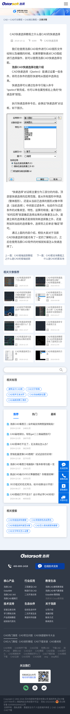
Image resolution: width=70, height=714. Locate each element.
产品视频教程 (9, 617)
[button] (33, 12)
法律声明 (8, 707)
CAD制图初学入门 (32, 654)
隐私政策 (18, 707)
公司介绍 (49, 610)
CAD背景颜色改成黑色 (41, 520)
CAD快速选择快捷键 (17, 520)
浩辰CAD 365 (10, 595)
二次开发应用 (30, 595)
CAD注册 (15, 657)
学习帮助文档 (9, 614)
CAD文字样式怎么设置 (18, 531)
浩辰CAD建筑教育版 (54, 587)
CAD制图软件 (15, 654)
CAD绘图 (37, 657)
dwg (46, 657)
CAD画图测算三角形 (17, 400)
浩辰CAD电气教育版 (54, 591)
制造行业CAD (31, 591)
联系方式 (49, 617)
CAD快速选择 (51, 40)
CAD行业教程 (16, 20)
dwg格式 (55, 657)
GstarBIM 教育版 (52, 595)
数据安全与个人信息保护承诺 (36, 707)
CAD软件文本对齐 (16, 395)
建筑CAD (17, 651)
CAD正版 (34, 648)
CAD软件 (61, 707)
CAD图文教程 (31, 20)
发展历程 (49, 614)
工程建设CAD (31, 587)
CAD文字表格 (34, 389)
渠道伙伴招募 (30, 617)
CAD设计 (28, 651)
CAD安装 (51, 651)
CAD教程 (39, 651)
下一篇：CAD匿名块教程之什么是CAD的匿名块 (50, 257)
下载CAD (56, 648)
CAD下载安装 (49, 654)
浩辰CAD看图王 (11, 598)
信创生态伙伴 (30, 610)
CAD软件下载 (21, 648)
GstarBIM (8, 591)
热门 (34, 414)
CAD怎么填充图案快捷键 (46, 526)
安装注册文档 (9, 610)
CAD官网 (26, 657)
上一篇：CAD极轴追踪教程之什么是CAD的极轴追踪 (19, 257)
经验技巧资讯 (9, 621)
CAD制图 (8, 648)
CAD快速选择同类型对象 (19, 526)
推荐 (16, 414)
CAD (6, 20)
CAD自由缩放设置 (38, 395)
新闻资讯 (49, 621)
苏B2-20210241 (48, 702)
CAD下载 (8, 710)
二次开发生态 (30, 614)
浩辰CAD (8, 587)
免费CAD (45, 648)
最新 (53, 414)
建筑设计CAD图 (15, 389)
